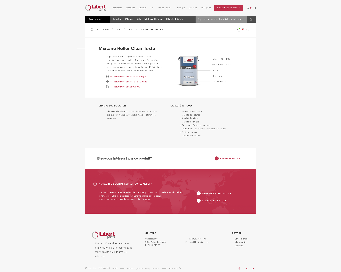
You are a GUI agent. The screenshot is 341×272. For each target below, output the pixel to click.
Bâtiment (129, 19)
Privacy (147, 268)
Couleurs (143, 8)
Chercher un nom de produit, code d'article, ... (223, 19)
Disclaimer (155, 268)
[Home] (92, 29)
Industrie (117, 19)
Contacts (193, 8)
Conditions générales (135, 268)
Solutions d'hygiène (153, 19)
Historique (180, 8)
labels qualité (241, 242)
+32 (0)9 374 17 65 (197, 239)
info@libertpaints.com (199, 242)
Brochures (130, 8)
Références (117, 8)
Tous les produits (96, 19)
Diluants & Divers (174, 19)
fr (251, 8)
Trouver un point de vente (228, 8)
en (255, 8)
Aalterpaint (206, 8)
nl (248, 8)
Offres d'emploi (165, 8)
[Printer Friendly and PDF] (243, 30)
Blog (153, 8)
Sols (139, 19)
